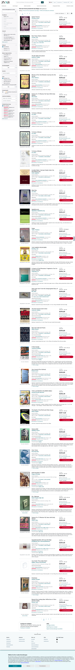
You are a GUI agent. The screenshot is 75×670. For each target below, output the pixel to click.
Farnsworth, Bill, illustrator (38, 392)
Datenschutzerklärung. (25, 662)
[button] (20, 13)
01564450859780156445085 (44, 275)
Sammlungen (15, 5)
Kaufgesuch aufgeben (25, 627)
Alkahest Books (38, 256)
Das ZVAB (33, 639)
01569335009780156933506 (44, 434)
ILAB (42, 531)
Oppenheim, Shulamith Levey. (38, 210)
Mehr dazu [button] (4, 118)
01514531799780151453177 (44, 177)
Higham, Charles (35, 562)
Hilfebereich (46, 639)
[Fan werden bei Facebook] (57, 639)
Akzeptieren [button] (15, 665)
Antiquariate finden (56, 5)
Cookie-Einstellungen (58, 660)
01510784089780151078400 (44, 314)
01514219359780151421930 (44, 455)
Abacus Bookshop (38, 25)
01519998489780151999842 (44, 374)
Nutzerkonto (59, 2)
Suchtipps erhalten (51, 625)
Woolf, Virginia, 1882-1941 (38, 497)
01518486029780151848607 (44, 545)
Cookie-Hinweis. (38, 661)
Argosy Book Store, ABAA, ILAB (41, 527)
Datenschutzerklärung (35, 644)
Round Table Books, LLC (40, 355)
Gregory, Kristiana (36, 474)
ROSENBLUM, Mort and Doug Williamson (41, 541)
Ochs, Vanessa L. (35, 77)
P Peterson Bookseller (39, 237)
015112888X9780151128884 (44, 195)
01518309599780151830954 (44, 352)
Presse (32, 641)
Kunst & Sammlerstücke (41, 5)
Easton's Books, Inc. (39, 399)
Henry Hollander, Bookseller (41, 121)
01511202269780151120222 (44, 606)
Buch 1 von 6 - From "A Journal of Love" (41, 296)
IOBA (43, 260)
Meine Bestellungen (9, 644)
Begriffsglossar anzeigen (52, 627)
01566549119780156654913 (44, 333)
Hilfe (71, 2)
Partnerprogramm (22, 641)
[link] (72, 13)
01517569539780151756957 (44, 22)
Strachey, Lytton (35, 18)
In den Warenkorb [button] (66, 26)
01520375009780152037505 (44, 214)
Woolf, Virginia (35, 411)
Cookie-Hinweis (34, 648)
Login (55, 2)
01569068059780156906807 (44, 156)
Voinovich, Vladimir (36, 310)
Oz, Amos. (34, 114)
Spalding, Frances (36, 430)
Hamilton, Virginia (36, 57)
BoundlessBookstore (39, 609)
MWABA (40, 260)
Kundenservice (46, 641)
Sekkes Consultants (39, 586)
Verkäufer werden (70, 5)
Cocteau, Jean (35, 37)
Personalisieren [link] (42, 665)
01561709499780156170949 (44, 252)
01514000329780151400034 (44, 295)
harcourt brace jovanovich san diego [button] (31, 10)
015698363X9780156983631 (44, 81)
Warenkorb (8, 646)
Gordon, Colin (35, 602)
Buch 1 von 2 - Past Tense (39, 42)
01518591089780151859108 (44, 583)
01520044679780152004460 (44, 479)
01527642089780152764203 (44, 233)
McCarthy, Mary (35, 451)
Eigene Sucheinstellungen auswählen (54, 628)
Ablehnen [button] (28, 665)
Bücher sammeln (27, 5)
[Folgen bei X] (57, 642)
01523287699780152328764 (44, 396)
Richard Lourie (35, 370)
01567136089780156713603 (44, 41)
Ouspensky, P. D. (35, 271)
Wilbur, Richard (35, 329)
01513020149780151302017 (44, 100)
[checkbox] (2, 16)
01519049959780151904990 (44, 118)
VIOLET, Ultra (35, 520)
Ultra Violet (34, 96)
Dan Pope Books (38, 378)
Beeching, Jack (35, 248)
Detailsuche (4, 5)
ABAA (40, 531)
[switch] (3, 92)
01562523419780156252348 (44, 415)
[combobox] (28, 2)
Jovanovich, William (36, 348)
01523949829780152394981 (44, 61)
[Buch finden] (42, 2)
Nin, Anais (34, 291)
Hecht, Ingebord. (35, 173)
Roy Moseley (43, 562)
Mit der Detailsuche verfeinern (47, 10)
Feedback (74, 238)
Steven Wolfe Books (39, 504)
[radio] (2, 48)
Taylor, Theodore (35, 229)
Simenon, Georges (36, 579)
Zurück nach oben (37, 634)
